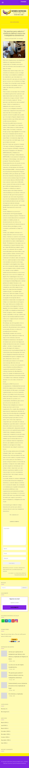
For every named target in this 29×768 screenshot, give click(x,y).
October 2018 (4, 737)
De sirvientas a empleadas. (16, 694)
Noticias (3, 708)
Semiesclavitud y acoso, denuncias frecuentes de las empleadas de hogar (14, 569)
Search (24, 587)
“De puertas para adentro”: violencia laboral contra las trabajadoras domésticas (16, 675)
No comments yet (14, 514)
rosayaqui (20, 38)
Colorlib (14, 763)
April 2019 (3, 725)
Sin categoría (14, 22)
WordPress (23, 763)
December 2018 (5, 731)
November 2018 (5, 734)
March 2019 (4, 728)
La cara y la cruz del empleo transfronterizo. (17, 574)
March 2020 (4, 722)
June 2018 (3, 743)
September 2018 (5, 740)
